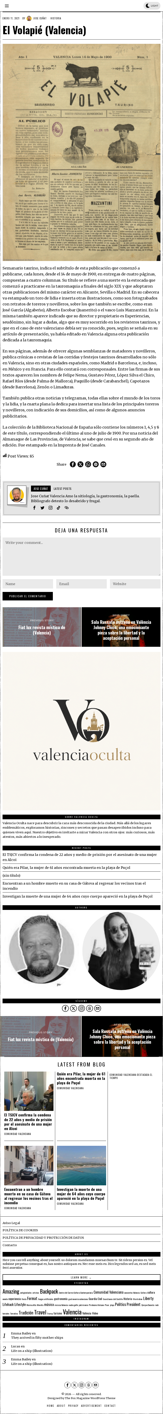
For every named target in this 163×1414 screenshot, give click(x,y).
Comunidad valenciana (17, 1134)
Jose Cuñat (40, 18)
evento (5, 1299)
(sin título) (11, 875)
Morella (40, 1305)
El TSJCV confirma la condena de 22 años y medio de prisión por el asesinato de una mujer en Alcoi (28, 1121)
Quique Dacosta (147, 1305)
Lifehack (8, 1304)
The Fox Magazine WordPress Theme (90, 1398)
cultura (151, 1292)
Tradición (26, 1312)
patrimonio (83, 1305)
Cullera (143, 1292)
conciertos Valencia (132, 1292)
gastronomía (60, 1299)
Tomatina (14, 1313)
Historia (56, 18)
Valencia (72, 1311)
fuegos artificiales (45, 1299)
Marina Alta (31, 1305)
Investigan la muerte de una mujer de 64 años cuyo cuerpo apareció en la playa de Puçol (78, 896)
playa (112, 1305)
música (49, 1304)
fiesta (24, 1299)
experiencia (14, 1299)
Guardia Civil (95, 1299)
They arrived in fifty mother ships (37, 1338)
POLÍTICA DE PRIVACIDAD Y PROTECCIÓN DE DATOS (43, 1238)
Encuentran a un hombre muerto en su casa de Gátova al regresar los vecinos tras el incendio (28, 1196)
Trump (50, 1313)
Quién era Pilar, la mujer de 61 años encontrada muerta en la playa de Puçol (66, 867)
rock (157, 1305)
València (86, 1313)
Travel (40, 1312)
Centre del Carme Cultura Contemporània (76, 1292)
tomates (6, 1313)
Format (32, 1298)
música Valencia (61, 1305)
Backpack (49, 1291)
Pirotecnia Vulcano (96, 1305)
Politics (120, 1304)
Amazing (11, 1291)
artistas (35, 1292)
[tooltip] (73, 464)
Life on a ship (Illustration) (31, 1351)
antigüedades (26, 1292)
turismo (58, 1313)
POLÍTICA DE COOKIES (20, 1230)
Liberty (148, 1298)
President (134, 1304)
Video (95, 1313)
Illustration (137, 1299)
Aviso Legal (11, 1223)
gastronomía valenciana (78, 1299)
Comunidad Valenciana (108, 1292)
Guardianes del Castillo (113, 1299)
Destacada (143, 1074)
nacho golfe (73, 1305)
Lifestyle (20, 1304)
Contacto (10, 1245)
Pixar (107, 1305)
